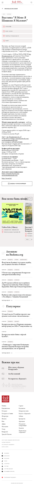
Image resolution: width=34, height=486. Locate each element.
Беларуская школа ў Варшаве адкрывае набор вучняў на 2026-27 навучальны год (17, 325)
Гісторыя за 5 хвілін (7, 413)
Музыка (4, 419)
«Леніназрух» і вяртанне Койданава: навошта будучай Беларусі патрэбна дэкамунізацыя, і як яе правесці (15, 346)
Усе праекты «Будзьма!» (17, 379)
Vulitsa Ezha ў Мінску (10, 227)
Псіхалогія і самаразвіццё (23, 424)
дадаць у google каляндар (18, 183)
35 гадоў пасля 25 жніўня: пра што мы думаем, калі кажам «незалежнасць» (16, 315)
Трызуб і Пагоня (7, 434)
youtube (6, 466)
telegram (6, 458)
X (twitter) (6, 463)
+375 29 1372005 (16, 142)
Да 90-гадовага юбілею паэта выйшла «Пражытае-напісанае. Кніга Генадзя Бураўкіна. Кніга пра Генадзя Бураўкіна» (17, 285)
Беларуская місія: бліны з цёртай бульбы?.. (14, 335)
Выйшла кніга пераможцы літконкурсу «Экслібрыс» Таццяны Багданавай (16, 296)
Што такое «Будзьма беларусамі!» (16, 368)
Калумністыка (6, 408)
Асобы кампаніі (14, 374)
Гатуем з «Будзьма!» (25, 413)
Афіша (3, 424)
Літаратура (17, 269)
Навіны (4, 406)
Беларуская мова (24, 411)
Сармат (21, 406)
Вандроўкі (5, 432)
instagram (6, 455)
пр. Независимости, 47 (14, 137)
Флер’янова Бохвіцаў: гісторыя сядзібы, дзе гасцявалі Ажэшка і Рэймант (16, 263)
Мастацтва (5, 426)
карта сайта (5, 446)
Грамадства (10, 259)
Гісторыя (16, 259)
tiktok (5, 461)
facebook (6, 453)
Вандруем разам (23, 259)
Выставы (9, 14)
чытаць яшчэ (6, 300)
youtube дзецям (8, 468)
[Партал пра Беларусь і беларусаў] (17, 2)
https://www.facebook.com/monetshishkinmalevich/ (15, 139)
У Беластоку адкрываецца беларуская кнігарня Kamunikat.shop (16, 273)
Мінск (4, 14)
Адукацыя (17, 321)
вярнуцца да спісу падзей (11, 8)
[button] (30, 198)
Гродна (27, 239)
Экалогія (21, 428)
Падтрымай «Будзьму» (10, 477)
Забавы (21, 416)
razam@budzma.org (9, 471)
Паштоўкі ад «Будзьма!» (22, 431)
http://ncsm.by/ (7, 178)
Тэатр (3, 429)
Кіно (3, 421)
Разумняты (22, 408)
